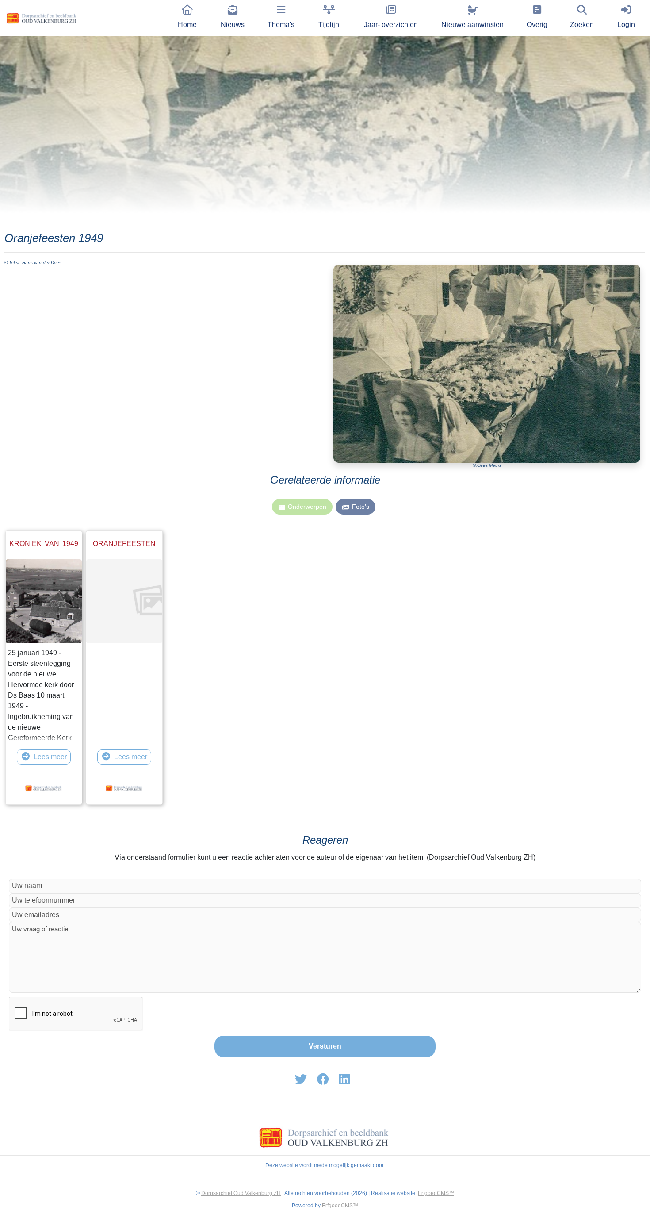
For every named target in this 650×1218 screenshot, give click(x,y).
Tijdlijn (328, 24)
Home (187, 24)
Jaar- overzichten (391, 24)
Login (626, 24)
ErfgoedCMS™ (436, 1193)
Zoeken (582, 24)
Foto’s (360, 506)
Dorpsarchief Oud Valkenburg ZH (241, 1193)
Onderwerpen (307, 506)
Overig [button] (537, 24)
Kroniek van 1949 (43, 543)
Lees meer (50, 757)
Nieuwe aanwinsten (472, 24)
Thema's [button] (281, 24)
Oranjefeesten (124, 543)
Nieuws (233, 24)
